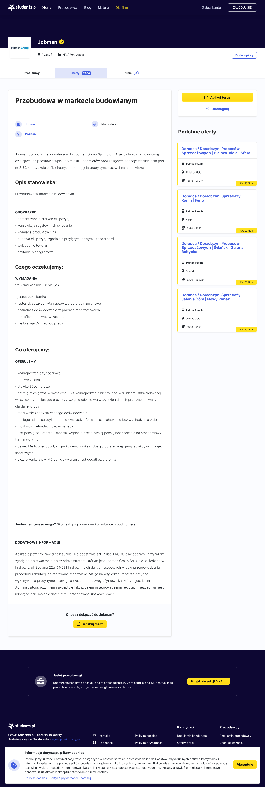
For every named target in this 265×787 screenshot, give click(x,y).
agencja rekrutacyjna (66, 739)
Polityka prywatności (149, 742)
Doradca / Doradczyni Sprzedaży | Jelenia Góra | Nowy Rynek (212, 297)
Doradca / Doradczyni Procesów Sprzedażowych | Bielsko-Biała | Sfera (216, 151)
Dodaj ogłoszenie (231, 742)
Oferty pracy (186, 742)
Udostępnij (220, 109)
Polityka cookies (146, 735)
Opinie (129, 73)
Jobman (31, 124)
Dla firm (122, 7)
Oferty (46, 7)
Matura (103, 7)
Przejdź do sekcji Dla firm (208, 681)
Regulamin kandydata (192, 735)
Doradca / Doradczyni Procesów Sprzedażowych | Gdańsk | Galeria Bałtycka (212, 247)
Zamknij (85, 778)
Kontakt (104, 735)
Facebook (106, 742)
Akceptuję (245, 764)
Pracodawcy (68, 7)
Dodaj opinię (244, 55)
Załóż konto (211, 7)
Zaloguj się (242, 7)
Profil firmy (32, 73)
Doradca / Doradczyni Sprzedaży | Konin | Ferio (212, 198)
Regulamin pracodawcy (235, 735)
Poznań (30, 134)
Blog (87, 7)
